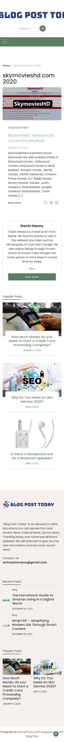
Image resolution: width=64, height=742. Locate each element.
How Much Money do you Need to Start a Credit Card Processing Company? (32, 341)
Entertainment (18, 128)
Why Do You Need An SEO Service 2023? (32, 399)
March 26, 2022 (19, 147)
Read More (14, 202)
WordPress (25, 732)
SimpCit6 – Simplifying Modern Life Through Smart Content (34, 624)
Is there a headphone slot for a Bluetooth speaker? (32, 456)
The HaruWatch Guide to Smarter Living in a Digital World (33, 599)
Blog (14, 589)
